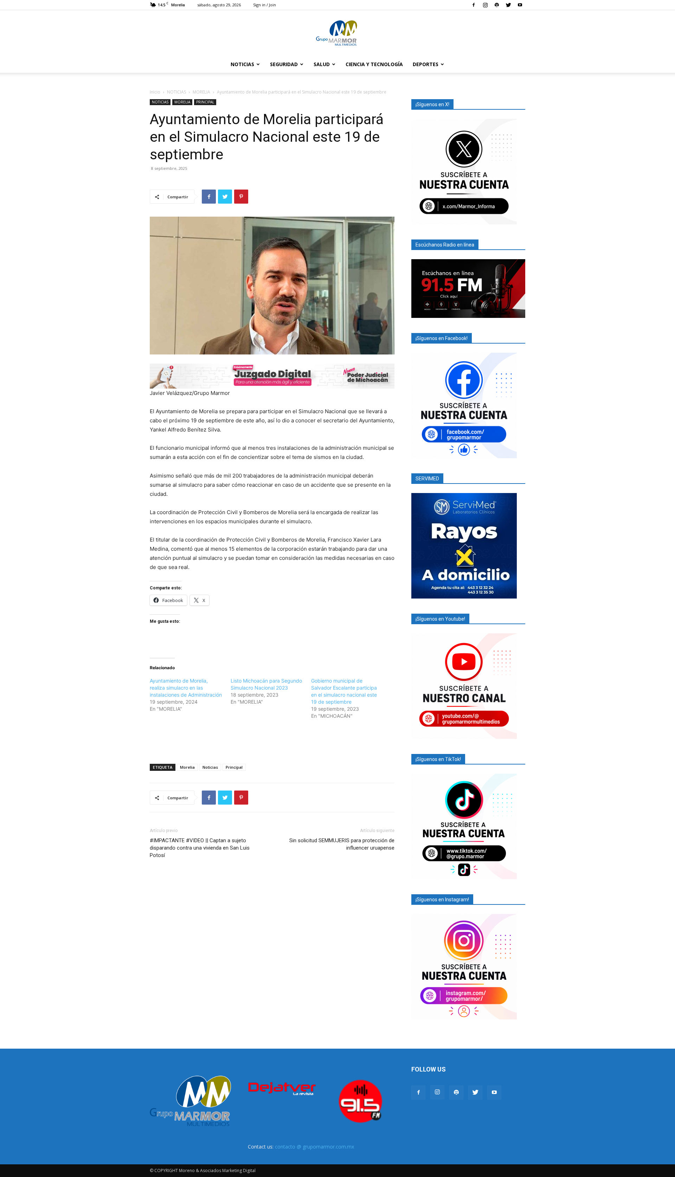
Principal (234, 767)
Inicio (155, 92)
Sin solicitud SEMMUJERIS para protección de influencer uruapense (341, 844)
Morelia (187, 767)
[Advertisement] (272, 740)
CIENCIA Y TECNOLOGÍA (374, 64)
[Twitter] (508, 5)
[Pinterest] (241, 197)
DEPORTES (425, 64)
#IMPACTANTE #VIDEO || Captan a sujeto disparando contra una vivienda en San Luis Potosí (200, 847)
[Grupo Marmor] (337, 33)
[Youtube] (520, 5)
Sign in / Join (264, 4)
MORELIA (201, 92)
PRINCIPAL (205, 102)
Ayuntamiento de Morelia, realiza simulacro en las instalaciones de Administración (186, 688)
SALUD (322, 64)
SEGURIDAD (284, 64)
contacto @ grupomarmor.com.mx (314, 1146)
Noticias (210, 767)
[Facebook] (473, 5)
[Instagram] (485, 5)
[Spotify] (496, 5)
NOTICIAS (242, 64)
